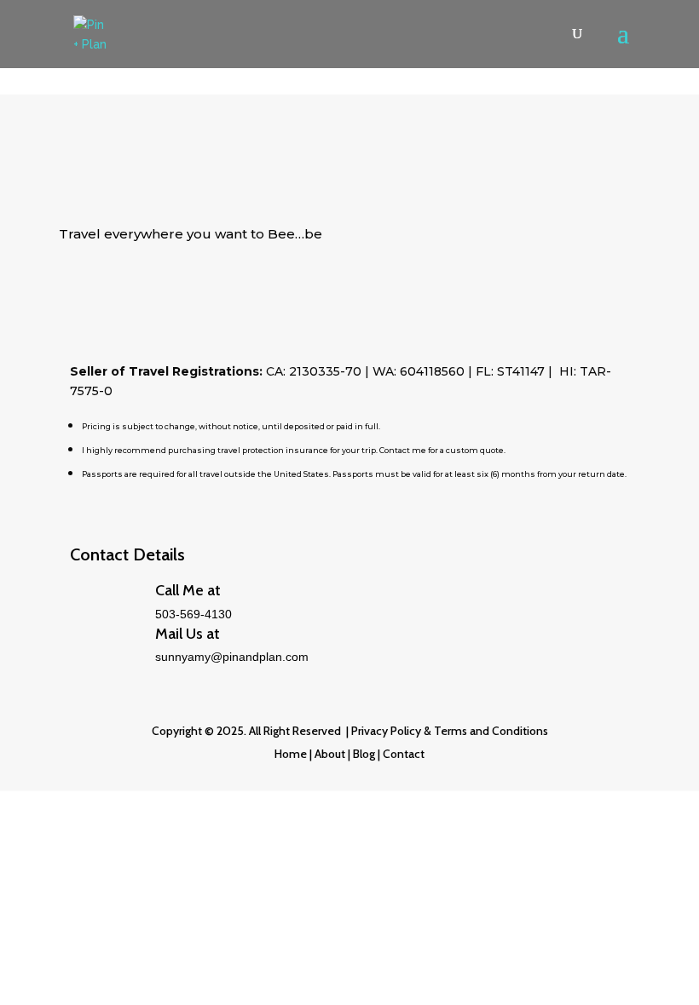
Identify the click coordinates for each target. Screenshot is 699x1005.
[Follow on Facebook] (106, 286)
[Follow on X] (72, 286)
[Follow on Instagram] (174, 286)
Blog (362, 753)
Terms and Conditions (491, 730)
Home (290, 753)
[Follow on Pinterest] (140, 286)
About (330, 753)
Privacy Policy (386, 730)
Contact (404, 753)
